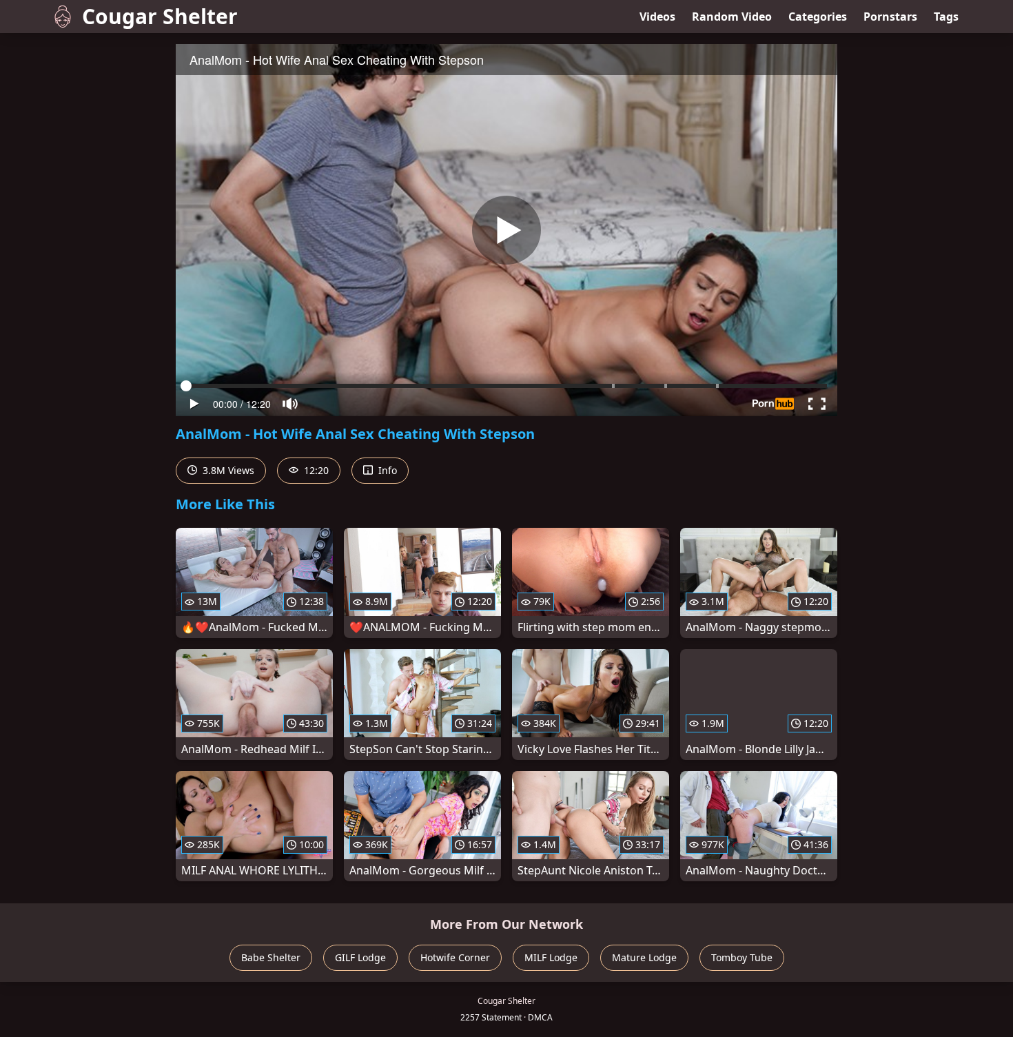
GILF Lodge (360, 957)
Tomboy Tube (741, 957)
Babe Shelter (270, 957)
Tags (946, 16)
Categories (817, 16)
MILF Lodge (550, 957)
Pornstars (890, 16)
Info (386, 470)
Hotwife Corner (455, 957)
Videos (657, 16)
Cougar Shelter (160, 16)
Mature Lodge (644, 957)
